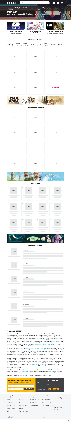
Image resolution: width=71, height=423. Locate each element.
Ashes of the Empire (16, 31)
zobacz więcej (54, 87)
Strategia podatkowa (46, 405)
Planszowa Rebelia (34, 405)
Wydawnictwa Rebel (25, 371)
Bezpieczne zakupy (11, 405)
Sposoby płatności (11, 407)
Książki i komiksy (44, 8)
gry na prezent (25, 339)
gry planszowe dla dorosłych (35, 342)
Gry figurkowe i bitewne (38, 8)
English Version (33, 404)
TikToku (44, 369)
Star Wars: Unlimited (32, 345)
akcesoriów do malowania (46, 349)
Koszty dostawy (10, 397)
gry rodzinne (15, 342)
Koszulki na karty (33, 397)
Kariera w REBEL (45, 407)
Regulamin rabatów (11, 408)
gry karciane (17, 345)
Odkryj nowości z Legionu (55, 31)
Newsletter (44, 397)
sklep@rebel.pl (53, 388)
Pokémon (32, 8)
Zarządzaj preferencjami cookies (68, 420)
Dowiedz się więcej (12, 18)
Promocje (61, 8)
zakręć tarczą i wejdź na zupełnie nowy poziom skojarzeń (26, 15)
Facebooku (34, 369)
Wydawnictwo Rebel (34, 399)
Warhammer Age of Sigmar (41, 348)
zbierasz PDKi (21, 359)
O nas (20, 397)
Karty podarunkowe (46, 399)
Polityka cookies (45, 404)
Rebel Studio (33, 402)
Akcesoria (56, 8)
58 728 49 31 (52, 380)
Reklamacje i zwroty (11, 401)
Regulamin (53, 417)
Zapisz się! (29, 389)
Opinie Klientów (22, 399)
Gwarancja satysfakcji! (23, 405)
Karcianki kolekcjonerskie (25, 8)
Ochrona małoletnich (23, 411)
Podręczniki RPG (17, 8)
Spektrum (12, 12)
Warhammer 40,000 (29, 348)
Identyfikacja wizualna (23, 413)
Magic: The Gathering (51, 344)
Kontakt (8, 399)
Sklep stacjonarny (22, 404)
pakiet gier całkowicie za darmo (39, 364)
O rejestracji (9, 409)
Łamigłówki (49, 8)
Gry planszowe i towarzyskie (11, 8)
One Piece (41, 345)
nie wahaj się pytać (43, 339)
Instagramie (39, 369)
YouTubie (49, 369)
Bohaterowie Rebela (23, 407)
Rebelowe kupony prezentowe (35, 32)
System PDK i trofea (46, 401)
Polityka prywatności (44, 417)
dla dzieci (58, 341)
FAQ (8, 411)
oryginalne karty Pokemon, (41, 344)
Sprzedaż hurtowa (34, 401)
